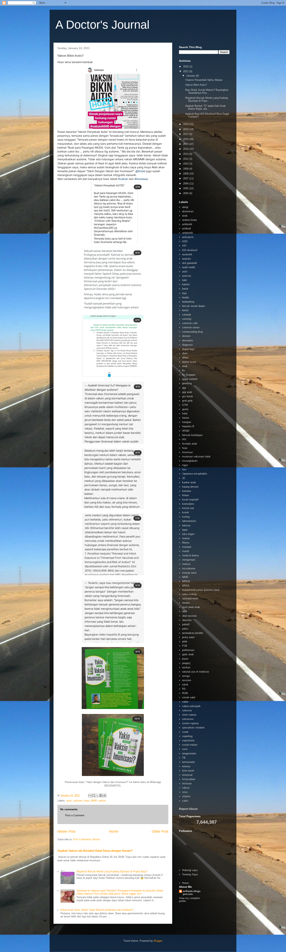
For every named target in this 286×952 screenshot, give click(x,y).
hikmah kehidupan (192, 435)
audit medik (188, 267)
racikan (186, 667)
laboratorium (189, 521)
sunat (185, 731)
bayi (184, 293)
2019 (186, 124)
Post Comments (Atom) (86, 839)
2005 (186, 188)
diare (185, 353)
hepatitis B (188, 426)
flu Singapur (189, 374)
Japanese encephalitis (194, 473)
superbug (187, 736)
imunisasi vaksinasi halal (196, 456)
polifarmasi (188, 650)
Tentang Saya (190, 874)
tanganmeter (189, 753)
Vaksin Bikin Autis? (196, 84)
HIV (184, 439)
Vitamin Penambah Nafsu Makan (203, 79)
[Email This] (90, 795)
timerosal (187, 774)
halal (184, 413)
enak (185, 366)
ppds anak (188, 654)
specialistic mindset (193, 727)
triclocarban (188, 779)
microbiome (188, 568)
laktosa (186, 525)
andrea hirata (189, 219)
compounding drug (192, 331)
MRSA (185, 585)
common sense (190, 327)
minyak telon (189, 572)
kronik (185, 512)
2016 (186, 139)
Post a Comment (74, 815)
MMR (94, 800)
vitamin (186, 796)
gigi (184, 387)
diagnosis (187, 344)
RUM (185, 693)
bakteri (186, 284)
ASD (184, 241)
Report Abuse (188, 808)
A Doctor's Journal (102, 24)
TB (183, 757)
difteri (185, 357)
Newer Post (66, 831)
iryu (184, 469)
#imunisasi (141, 179)
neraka (186, 602)
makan (186, 538)
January (191, 75)
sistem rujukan (190, 723)
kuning (185, 516)
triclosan (187, 783)
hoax (86, 800)
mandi (185, 551)
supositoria (188, 740)
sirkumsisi (188, 719)
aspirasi (186, 258)
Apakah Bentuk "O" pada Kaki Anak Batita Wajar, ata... (205, 107)
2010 (186, 163)
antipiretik (187, 232)
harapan (186, 422)
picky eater (188, 637)
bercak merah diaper (193, 306)
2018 (186, 129)
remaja (186, 676)
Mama (185, 542)
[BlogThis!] (94, 795)
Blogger (158, 940)
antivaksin (188, 237)
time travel (188, 770)
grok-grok (187, 400)
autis (69, 800)
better (185, 310)
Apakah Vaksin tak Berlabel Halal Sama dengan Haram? (95, 850)
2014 (186, 148)
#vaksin (123, 179)
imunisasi (187, 452)
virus (185, 792)
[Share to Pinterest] (105, 795)
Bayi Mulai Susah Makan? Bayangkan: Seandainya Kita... (207, 91)
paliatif (185, 624)
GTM (185, 404)
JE (183, 478)
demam (186, 336)
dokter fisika (189, 361)
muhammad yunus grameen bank (201, 589)
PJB (184, 645)
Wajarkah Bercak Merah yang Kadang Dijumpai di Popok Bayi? (111, 871)
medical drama (190, 555)
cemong (186, 318)
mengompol (188, 559)
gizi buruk (187, 396)
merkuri (186, 564)
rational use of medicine (195, 671)
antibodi (186, 228)
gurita (185, 409)
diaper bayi (188, 349)
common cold (189, 323)
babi (184, 280)
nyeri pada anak (191, 607)
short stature (189, 714)
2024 (186, 66)
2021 (186, 71)
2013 (186, 153)
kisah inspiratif (190, 499)
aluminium (188, 211)
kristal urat (188, 508)
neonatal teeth (190, 598)
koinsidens (188, 503)
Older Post (160, 831)
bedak (185, 297)
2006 (186, 183)
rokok (185, 684)
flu (183, 370)
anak (185, 215)
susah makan (189, 744)
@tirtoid (140, 171)
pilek (184, 641)
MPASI (186, 581)
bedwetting (188, 301)
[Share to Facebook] (101, 795)
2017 (186, 134)
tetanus (186, 766)
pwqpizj (186, 663)
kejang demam (190, 486)
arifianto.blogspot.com (191, 893)
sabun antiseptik (191, 706)
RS (184, 688)
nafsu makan (189, 594)
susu (185, 749)
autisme (77, 800)
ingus (185, 465)
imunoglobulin (189, 460)
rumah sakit (188, 697)
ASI (184, 245)
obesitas (187, 620)
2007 (186, 178)
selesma (187, 710)
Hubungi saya (189, 870)
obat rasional (189, 615)
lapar (185, 529)
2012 (186, 158)
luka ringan (188, 534)
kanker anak (189, 482)
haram (185, 417)
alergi (185, 207)
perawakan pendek (192, 632)
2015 (186, 144)
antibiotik (187, 224)
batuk (185, 288)
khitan (185, 495)
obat (184, 611)
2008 (186, 173)
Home (113, 831)
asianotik (187, 254)
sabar (185, 701)
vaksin (102, 800)
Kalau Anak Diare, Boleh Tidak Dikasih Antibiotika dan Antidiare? (97, 909)
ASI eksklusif (189, 250)
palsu (185, 628)
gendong (187, 383)
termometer (188, 762)
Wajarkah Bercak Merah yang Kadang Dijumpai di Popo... (206, 99)
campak (186, 314)
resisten (186, 680)
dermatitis (187, 340)
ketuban (186, 491)
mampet (186, 546)
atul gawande (189, 263)
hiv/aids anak (189, 443)
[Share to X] (97, 795)
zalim (185, 800)
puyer (185, 658)
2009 (186, 168)
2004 (186, 193)
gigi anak (187, 392)
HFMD (185, 430)
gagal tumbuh (189, 379)
